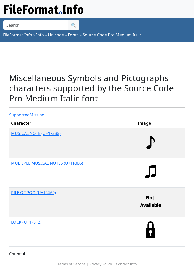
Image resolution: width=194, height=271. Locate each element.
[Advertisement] (101, 57)
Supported (19, 115)
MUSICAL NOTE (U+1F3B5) (36, 133)
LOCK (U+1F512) (26, 222)
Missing (37, 115)
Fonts (73, 35)
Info (40, 35)
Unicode (56, 35)
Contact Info (126, 264)
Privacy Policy (100, 264)
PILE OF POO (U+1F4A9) (33, 192)
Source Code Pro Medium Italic (112, 35)
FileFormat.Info (17, 35)
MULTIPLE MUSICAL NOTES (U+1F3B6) (47, 163)
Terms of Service (71, 264)
